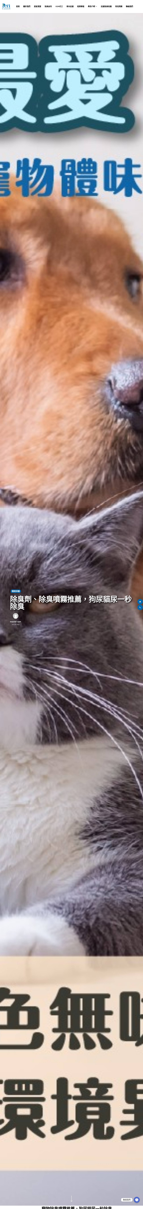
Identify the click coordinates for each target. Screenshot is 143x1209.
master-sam (15, 622)
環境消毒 (16, 591)
